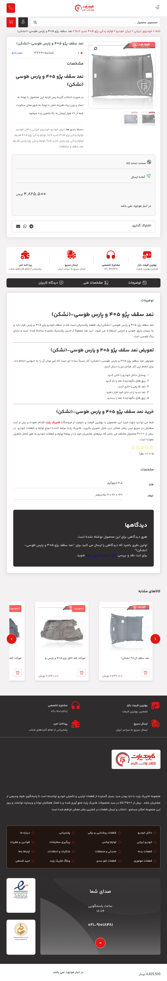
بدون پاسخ (17, 53)
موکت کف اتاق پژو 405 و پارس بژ (65, 658)
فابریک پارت (53, 422)
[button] (95, 48)
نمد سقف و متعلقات (71, 146)
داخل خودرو (23, 129)
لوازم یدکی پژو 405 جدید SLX (94, 31)
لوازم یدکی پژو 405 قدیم (30, 135)
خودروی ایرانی (143, 31)
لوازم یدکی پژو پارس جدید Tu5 (65, 141)
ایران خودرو (123, 31)
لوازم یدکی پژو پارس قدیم (29, 141)
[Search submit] (35, 22)
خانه (157, 31)
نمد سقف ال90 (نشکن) (135, 658)
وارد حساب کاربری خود (101, 555)
